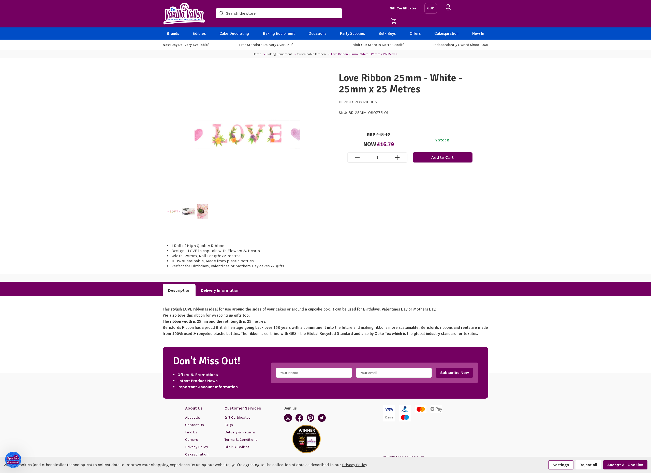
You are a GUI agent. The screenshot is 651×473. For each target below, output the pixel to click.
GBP (430, 8)
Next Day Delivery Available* (186, 45)
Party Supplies (352, 33)
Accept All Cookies (625, 464)
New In (478, 33)
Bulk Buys (387, 33)
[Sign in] (448, 8)
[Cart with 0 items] (405, 22)
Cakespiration (446, 33)
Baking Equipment (279, 33)
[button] (13, 460)
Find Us (191, 432)
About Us (192, 417)
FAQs (229, 425)
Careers (191, 439)
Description (179, 290)
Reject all (588, 464)
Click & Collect (237, 447)
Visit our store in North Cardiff (378, 45)
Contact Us (194, 425)
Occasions (317, 33)
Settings (561, 464)
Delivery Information (220, 290)
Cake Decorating (234, 33)
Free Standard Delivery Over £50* (266, 45)
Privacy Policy (196, 447)
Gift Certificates (403, 8)
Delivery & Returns (240, 432)
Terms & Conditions (241, 439)
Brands (173, 33)
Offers (415, 33)
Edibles (199, 33)
